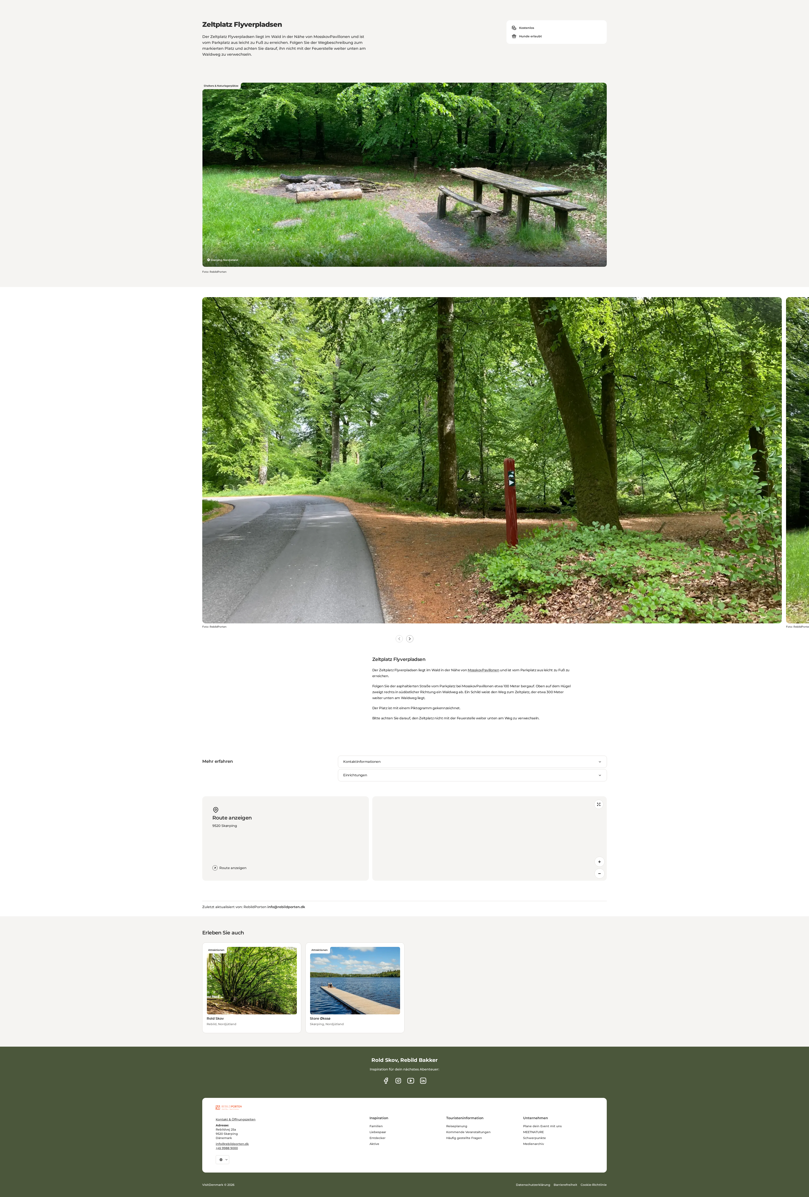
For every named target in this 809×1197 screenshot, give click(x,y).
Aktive (374, 1144)
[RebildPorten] (229, 1107)
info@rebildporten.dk (232, 1144)
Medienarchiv (533, 1144)
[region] (489, 838)
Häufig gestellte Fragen (464, 1138)
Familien (376, 1126)
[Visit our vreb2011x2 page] (410, 1080)
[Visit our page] (398, 1080)
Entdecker (378, 1138)
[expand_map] (598, 804)
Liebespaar (378, 1132)
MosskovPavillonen (483, 670)
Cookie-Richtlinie (594, 1185)
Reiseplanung (456, 1126)
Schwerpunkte (534, 1138)
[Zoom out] (600, 873)
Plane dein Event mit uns (542, 1126)
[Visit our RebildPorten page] (386, 1080)
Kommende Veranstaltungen (468, 1132)
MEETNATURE (533, 1132)
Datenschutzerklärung (533, 1185)
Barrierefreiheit (565, 1185)
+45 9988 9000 (227, 1148)
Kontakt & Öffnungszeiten (236, 1119)
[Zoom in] (600, 862)
